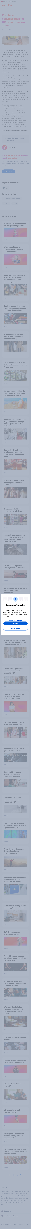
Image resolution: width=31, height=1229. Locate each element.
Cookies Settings (15, 620)
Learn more (21, 617)
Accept (15, 623)
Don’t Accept (15, 628)
